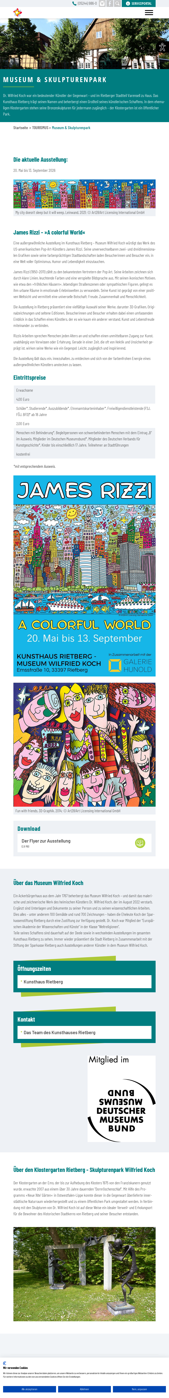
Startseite (20, 127)
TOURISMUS (40, 127)
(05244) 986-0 (87, 3)
